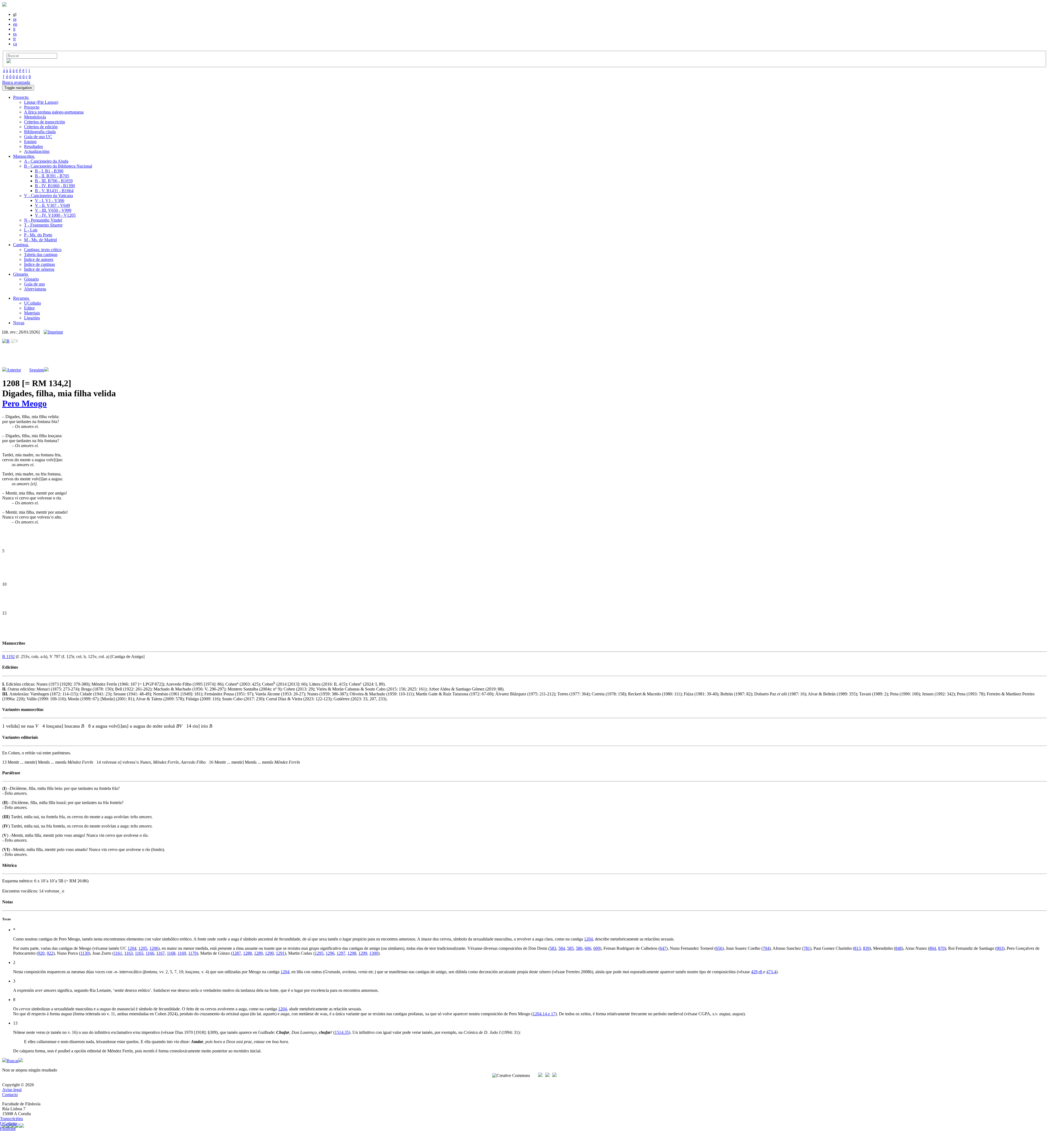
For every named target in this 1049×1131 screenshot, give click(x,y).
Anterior (14, 370)
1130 (84, 953)
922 (50, 953)
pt (14, 19)
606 (588, 948)
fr (14, 39)
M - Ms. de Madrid (40, 239)
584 (561, 948)
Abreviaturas (35, 289)
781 (806, 948)
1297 (341, 953)
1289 (258, 953)
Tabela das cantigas (40, 254)
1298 (351, 953)
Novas (18, 322)
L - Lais (30, 230)
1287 (236, 953)
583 (553, 948)
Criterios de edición (41, 126)
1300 (373, 953)
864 (932, 948)
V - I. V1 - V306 (49, 200)
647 (663, 948)
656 (719, 948)
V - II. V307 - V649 (52, 205)
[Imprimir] (53, 332)
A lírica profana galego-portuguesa (54, 112)
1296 (330, 953)
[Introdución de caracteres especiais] (9, 61)
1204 (588, 939)
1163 (128, 953)
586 (579, 948)
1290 (269, 953)
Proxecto (31, 107)
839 (866, 948)
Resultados (33, 146)
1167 (160, 953)
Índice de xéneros (39, 269)
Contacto (10, 1094)
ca (15, 43)
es (15, 34)
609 (596, 948)
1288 (247, 953)
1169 (182, 953)
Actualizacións (36, 151)
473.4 (771, 971)
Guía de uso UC (38, 136)
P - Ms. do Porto (38, 235)
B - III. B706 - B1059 (54, 180)
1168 (171, 953)
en (15, 24)
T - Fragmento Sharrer (43, 225)
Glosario (31, 279)
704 (766, 948)
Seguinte (36, 370)
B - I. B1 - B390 (49, 171)
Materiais (32, 313)
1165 (139, 953)
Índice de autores (38, 259)
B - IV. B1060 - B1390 (55, 185)
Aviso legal (12, 1089)
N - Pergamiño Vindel (43, 220)
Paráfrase (8, 1128)
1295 (319, 953)
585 (570, 948)
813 (857, 948)
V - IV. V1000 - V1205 (55, 215)
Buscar (13, 1060)
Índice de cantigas (39, 264)
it (14, 29)
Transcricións (11, 1118)
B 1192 (8, 656)
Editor (29, 308)
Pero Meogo (24, 403)
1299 (362, 953)
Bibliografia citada (40, 131)
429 (754, 971)
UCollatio (32, 303)
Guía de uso (34, 284)
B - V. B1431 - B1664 (54, 190)
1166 (150, 953)
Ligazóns (32, 318)
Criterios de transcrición (44, 122)
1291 (280, 953)
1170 (192, 953)
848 (898, 948)
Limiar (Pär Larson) (41, 102)
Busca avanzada (16, 82)
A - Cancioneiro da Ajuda (46, 161)
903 (1000, 948)
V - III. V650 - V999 (53, 210)
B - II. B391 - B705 (52, 176)
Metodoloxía (35, 117)
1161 (118, 953)
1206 (153, 948)
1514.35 (342, 1032)
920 (41, 953)
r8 (761, 971)
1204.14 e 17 (544, 1013)
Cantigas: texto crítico (42, 249)
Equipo (30, 141)
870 (941, 948)
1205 (143, 948)
